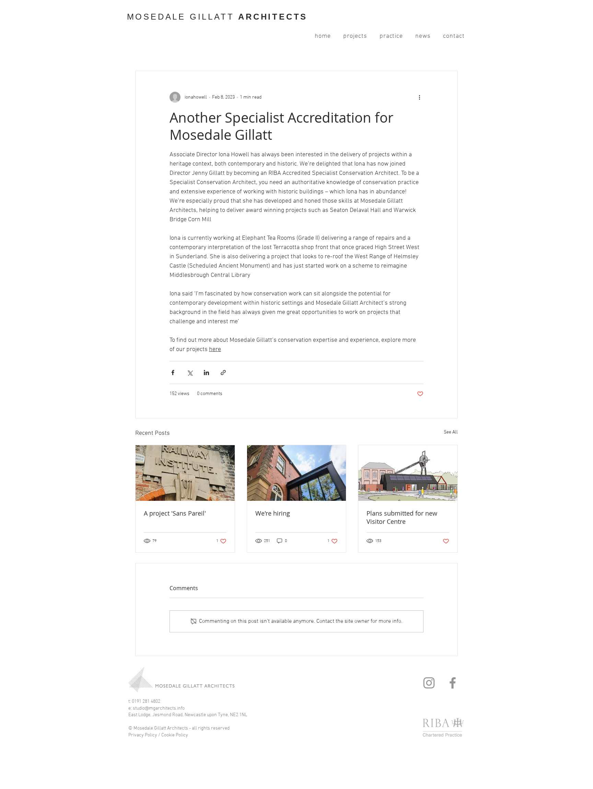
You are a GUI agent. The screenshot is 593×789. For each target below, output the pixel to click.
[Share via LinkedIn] (206, 372)
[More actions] (419, 97)
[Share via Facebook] (173, 372)
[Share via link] (223, 372)
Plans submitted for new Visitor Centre (402, 517)
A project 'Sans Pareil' (175, 513)
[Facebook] (452, 682)
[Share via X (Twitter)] (189, 372)
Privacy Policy (142, 735)
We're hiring (272, 513)
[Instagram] (429, 682)
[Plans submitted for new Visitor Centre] (407, 473)
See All (451, 432)
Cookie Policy (175, 735)
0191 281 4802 (146, 702)
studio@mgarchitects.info (159, 708)
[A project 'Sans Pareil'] (185, 473)
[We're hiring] (296, 473)
